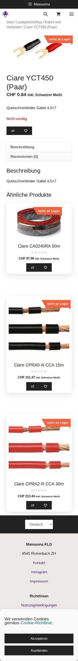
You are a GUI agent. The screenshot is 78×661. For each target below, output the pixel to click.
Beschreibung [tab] (22, 147)
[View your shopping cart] (58, 14)
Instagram (39, 572)
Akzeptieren (39, 638)
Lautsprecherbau (29, 22)
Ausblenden (39, 650)
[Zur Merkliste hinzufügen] (25, 131)
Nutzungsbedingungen (39, 605)
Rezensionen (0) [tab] (24, 157)
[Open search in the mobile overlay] (45, 14)
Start (10, 22)
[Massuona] (5, 14)
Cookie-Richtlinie (36, 623)
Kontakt (39, 563)
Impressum (39, 581)
